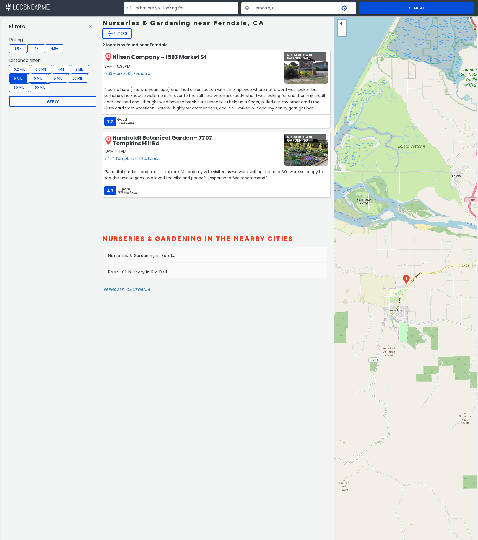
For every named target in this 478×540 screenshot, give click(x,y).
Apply (53, 101)
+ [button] (342, 24)
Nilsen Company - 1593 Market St (160, 57)
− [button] (342, 32)
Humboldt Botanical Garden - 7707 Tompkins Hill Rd (162, 140)
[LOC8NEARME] (27, 7)
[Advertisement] (216, 213)
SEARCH (416, 8)
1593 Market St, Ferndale (127, 73)
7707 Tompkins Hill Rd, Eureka (132, 158)
